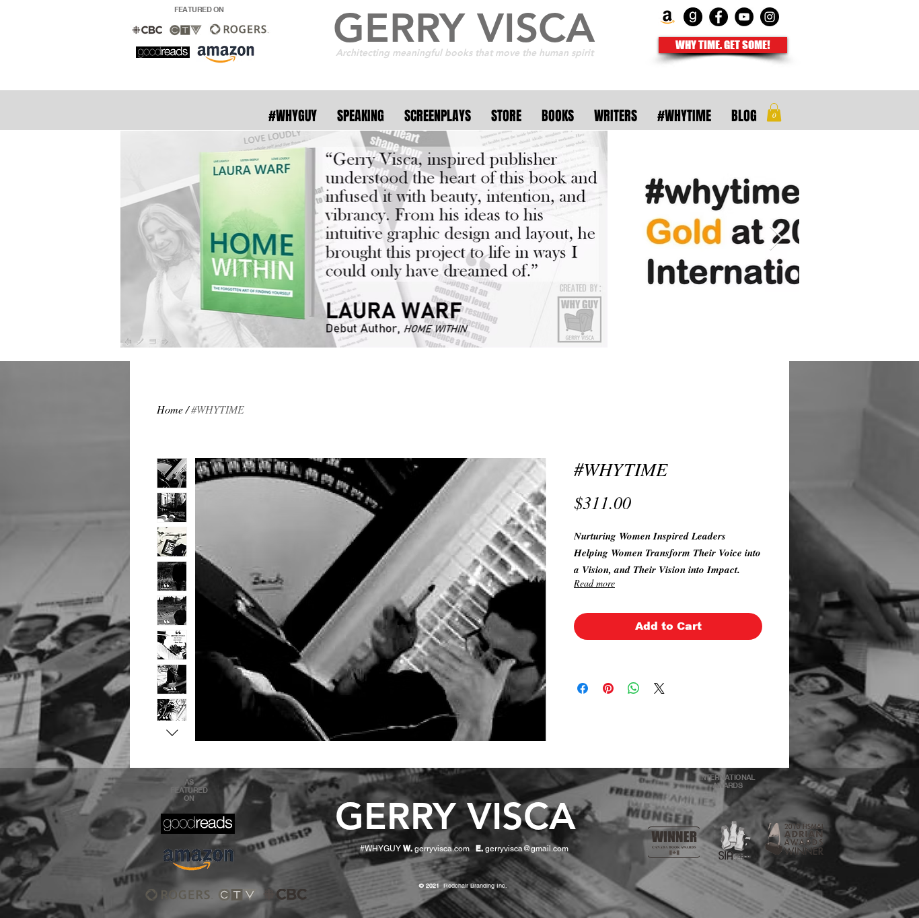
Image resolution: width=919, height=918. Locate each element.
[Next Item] (776, 239)
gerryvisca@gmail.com (526, 848)
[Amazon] (667, 16)
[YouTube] (744, 16)
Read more (594, 583)
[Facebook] (718, 16)
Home (170, 409)
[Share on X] (659, 688)
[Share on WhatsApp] (634, 688)
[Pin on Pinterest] (608, 688)
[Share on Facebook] (583, 688)
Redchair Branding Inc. (464, 886)
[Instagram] (769, 16)
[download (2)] (693, 16)
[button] (774, 112)
